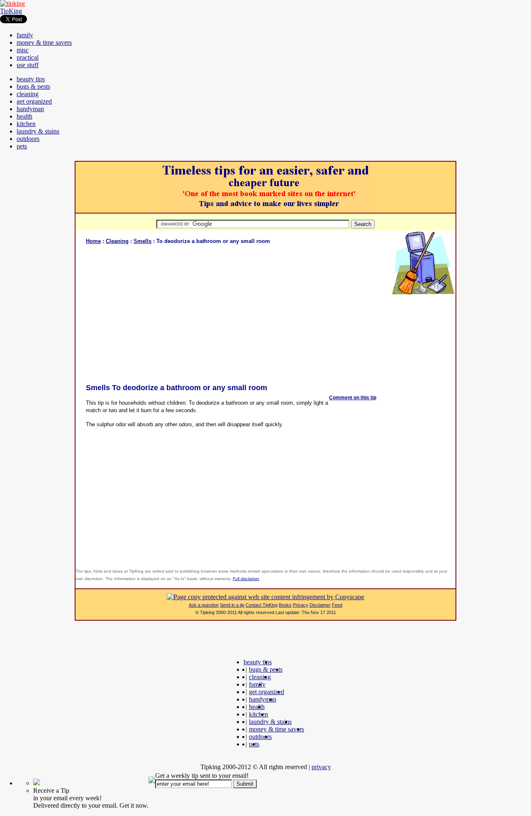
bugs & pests (33, 86)
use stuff (28, 64)
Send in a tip (232, 604)
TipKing (11, 11)
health (24, 116)
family (25, 35)
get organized (34, 101)
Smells (142, 241)
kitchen (26, 123)
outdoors (28, 138)
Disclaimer (320, 604)
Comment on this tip (352, 398)
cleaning (28, 93)
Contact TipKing (262, 604)
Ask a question (204, 604)
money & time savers (44, 42)
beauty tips (31, 79)
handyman (30, 108)
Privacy (300, 604)
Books (285, 604)
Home (93, 241)
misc (23, 49)
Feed (337, 604)
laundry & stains (38, 131)
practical (28, 57)
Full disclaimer (246, 578)
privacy (321, 766)
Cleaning (117, 241)
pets (22, 146)
